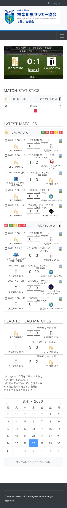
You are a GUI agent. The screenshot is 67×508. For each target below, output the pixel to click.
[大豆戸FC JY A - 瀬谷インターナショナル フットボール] (33, 287)
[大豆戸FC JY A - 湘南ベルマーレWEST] (33, 303)
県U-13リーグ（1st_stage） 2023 (33, 48)
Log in (56, 2)
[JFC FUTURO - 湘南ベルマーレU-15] (33, 195)
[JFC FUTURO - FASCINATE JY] (33, 210)
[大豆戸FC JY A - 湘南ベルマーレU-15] (33, 271)
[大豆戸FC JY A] (51, 64)
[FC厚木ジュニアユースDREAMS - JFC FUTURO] (33, 179)
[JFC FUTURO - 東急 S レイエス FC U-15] (33, 162)
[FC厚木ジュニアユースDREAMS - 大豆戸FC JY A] (33, 255)
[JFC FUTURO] (15, 64)
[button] (62, 36)
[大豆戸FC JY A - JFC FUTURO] (33, 347)
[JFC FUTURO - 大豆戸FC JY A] (33, 145)
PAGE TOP (61, 489)
